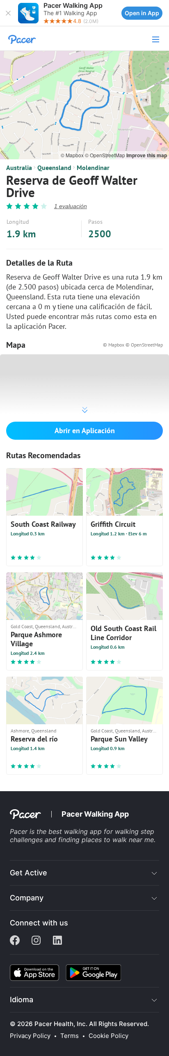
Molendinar (93, 167)
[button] (8, 13)
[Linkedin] (57, 941)
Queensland (54, 167)
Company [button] (26, 897)
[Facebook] (15, 941)
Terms (69, 1036)
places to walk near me (118, 840)
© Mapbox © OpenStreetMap (133, 345)
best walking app (76, 831)
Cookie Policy (108, 1036)
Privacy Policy (30, 1036)
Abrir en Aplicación (85, 430)
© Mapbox (73, 155)
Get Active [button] (28, 872)
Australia (19, 167)
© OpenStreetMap (105, 155)
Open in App (142, 12)
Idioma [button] (21, 999)
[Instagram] (36, 941)
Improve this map (146, 155)
